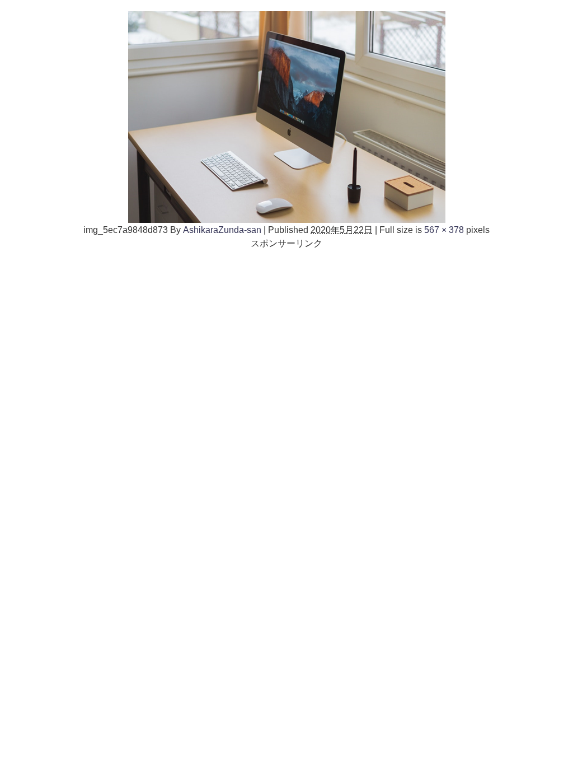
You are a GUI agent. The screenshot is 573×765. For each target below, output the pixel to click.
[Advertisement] (286, 328)
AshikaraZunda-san (222, 229)
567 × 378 (444, 229)
